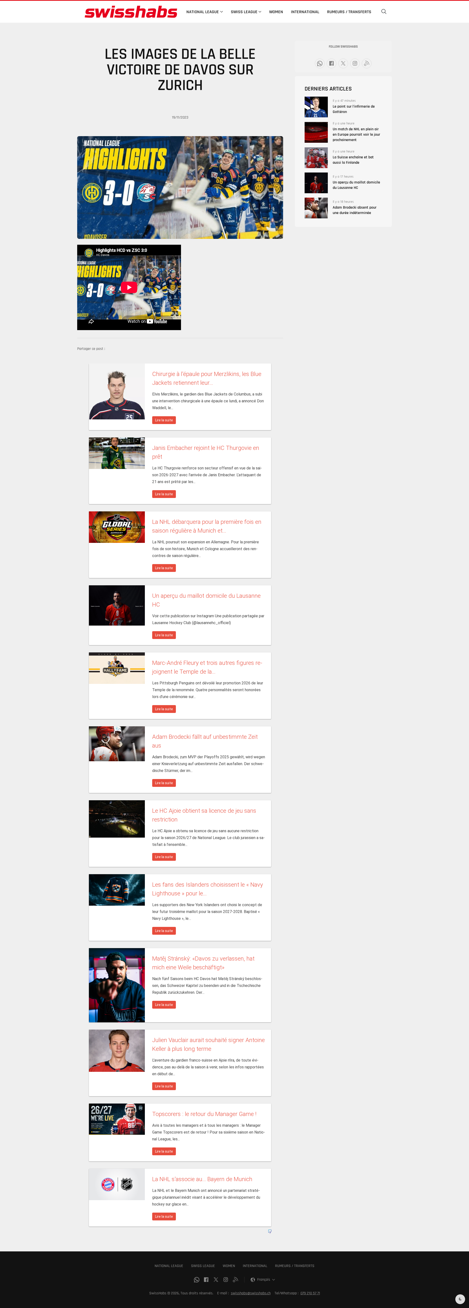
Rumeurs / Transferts (349, 12)
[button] (384, 12)
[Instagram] (355, 63)
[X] (343, 63)
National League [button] (202, 12)
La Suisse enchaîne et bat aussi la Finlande (353, 160)
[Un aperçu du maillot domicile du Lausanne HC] (316, 182)
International (305, 12)
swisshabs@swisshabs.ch (251, 1293)
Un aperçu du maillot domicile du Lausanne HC (356, 185)
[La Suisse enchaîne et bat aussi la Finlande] (316, 157)
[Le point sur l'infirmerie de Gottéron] (316, 107)
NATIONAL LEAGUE (169, 1265)
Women (276, 12)
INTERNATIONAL (255, 1265)
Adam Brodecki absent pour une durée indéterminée (354, 210)
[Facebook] (331, 63)
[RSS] (367, 63)
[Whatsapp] (320, 63)
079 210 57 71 (310, 1293)
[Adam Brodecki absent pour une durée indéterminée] (316, 208)
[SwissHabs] (131, 11)
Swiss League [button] (244, 12)
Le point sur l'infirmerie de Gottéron (354, 109)
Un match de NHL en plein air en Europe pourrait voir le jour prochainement (356, 134)
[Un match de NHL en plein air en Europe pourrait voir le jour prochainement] (316, 132)
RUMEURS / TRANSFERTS (294, 1265)
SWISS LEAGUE (203, 1265)
